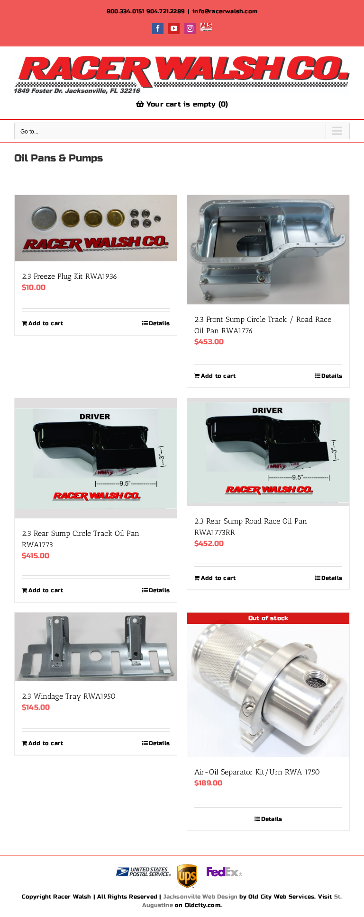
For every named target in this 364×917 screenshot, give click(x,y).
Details (159, 323)
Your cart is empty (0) (186, 104)
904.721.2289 (165, 11)
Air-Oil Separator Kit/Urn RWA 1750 (257, 771)
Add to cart (45, 323)
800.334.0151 (125, 11)
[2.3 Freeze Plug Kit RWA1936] (96, 228)
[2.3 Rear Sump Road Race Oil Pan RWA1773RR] (268, 452)
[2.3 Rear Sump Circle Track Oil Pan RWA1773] (96, 458)
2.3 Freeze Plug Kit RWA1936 (70, 276)
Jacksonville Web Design (201, 896)
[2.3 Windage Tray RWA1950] (96, 647)
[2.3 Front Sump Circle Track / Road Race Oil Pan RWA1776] (268, 249)
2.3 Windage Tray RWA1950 (69, 696)
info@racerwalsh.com (224, 11)
